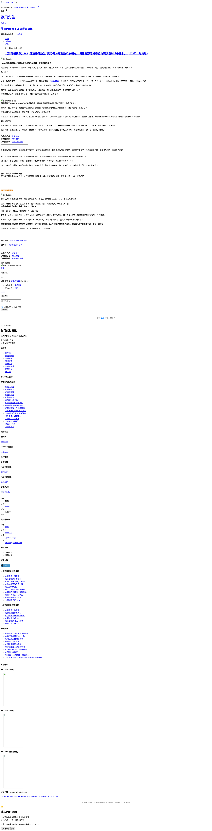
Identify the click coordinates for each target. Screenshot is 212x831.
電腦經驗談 (9, 366)
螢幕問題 (9, 395)
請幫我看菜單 (11, 400)
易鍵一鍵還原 (11, 652)
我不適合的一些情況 (14, 595)
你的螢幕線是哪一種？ (15, 584)
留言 (18, 281)
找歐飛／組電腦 (12, 576)
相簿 (7, 39)
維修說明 (4, 482)
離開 (12, 829)
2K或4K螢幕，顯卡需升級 (16, 649)
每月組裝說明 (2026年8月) (16, 582)
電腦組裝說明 (32, 797)
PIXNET (89, 802)
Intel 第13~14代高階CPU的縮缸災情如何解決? (23, 657)
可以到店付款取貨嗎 (14, 639)
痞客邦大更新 (11, 421)
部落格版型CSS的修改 (18, 240)
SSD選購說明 (11, 587)
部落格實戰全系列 (15, 245)
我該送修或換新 (12, 618)
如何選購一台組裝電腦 (15, 408)
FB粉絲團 (4, 452)
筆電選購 (9, 392)
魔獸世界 (9, 427)
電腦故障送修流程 (13, 613)
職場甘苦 (18, 285)
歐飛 (2, 268)
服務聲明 (127, 802)
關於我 (8, 353)
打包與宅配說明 (12, 624)
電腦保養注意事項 (13, 642)
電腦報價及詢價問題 (14, 405)
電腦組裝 (8, 358)
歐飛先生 (8, 17)
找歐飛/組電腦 (17, 142)
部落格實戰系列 (12, 419)
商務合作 (54, 797)
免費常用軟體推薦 (13, 416)
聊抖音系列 (10, 424)
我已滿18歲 (5, 829)
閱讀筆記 (8, 369)
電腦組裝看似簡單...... (14, 598)
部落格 (8, 41)
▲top (3, 292)
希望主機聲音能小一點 (15, 636)
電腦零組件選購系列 (14, 403)
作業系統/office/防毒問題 (15, 411)
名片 (7, 44)
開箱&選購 (9, 356)
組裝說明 (4, 472)
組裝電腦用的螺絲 (13, 644)
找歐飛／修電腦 (12, 610)
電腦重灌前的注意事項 (15, 647)
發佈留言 (5, 310)
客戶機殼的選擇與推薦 (15, 590)
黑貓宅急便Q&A (12, 600)
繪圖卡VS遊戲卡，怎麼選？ (17, 655)
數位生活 (19, 34)
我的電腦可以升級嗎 (14, 621)
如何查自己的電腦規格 (15, 616)
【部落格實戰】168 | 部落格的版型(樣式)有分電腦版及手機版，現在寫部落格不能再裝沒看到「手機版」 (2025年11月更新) (76, 53)
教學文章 (8, 364)
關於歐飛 (4, 442)
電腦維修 (8, 361)
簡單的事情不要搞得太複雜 (17, 28)
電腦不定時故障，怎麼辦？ (16, 634)
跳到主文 (4, 23)
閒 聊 (8, 372)
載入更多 (5, 296)
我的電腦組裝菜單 (13, 579)
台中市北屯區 (10, 538)
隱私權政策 (118, 802)
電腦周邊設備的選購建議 (15, 592)
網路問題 (9, 397)
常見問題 (15, 139)
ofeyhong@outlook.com (13, 543)
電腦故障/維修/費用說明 (15, 413)
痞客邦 (13, 281)
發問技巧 (9, 389)
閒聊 (16, 288)
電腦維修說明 (44, 797)
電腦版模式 (54, 81)
